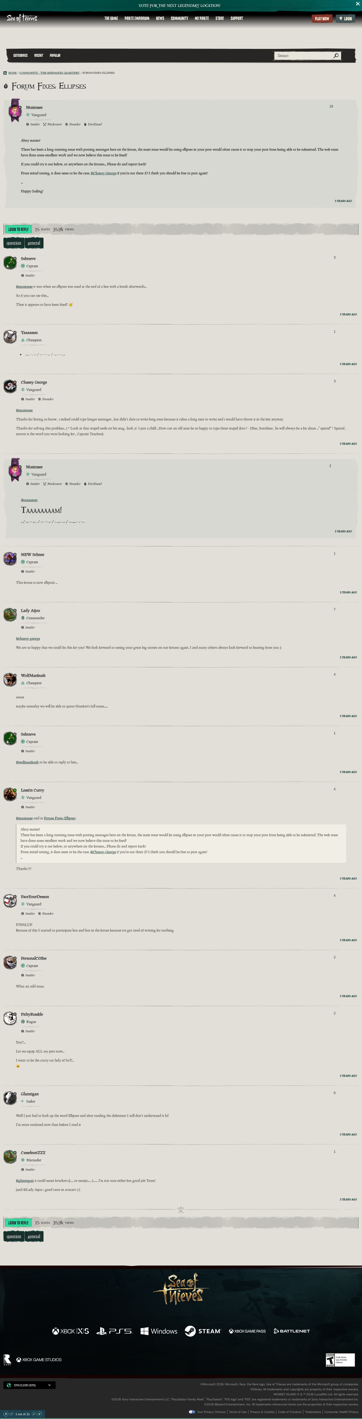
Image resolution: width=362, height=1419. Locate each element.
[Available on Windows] (159, 1332)
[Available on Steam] (203, 1332)
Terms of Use (238, 1412)
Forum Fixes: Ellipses (59, 818)
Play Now (322, 19)
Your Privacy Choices (211, 1412)
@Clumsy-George (103, 173)
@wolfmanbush (27, 762)
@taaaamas (29, 500)
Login (348, 19)
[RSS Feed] (5, 73)
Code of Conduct (289, 1412)
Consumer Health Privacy (342, 1412)
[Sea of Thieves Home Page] (23, 18)
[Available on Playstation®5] (114, 1332)
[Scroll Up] (11, 1414)
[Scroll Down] (34, 1414)
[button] (29, 1385)
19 (331, 106)
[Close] (358, 4)
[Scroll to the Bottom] (39, 1413)
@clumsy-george (28, 638)
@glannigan (25, 1180)
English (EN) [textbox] (25, 1385)
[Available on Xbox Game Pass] (247, 1332)
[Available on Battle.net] (291, 1332)
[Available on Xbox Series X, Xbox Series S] (70, 1332)
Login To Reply (18, 229)
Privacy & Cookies (262, 1412)
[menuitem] (111, 18)
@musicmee (24, 286)
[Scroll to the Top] (5, 1413)
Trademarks (313, 1412)
